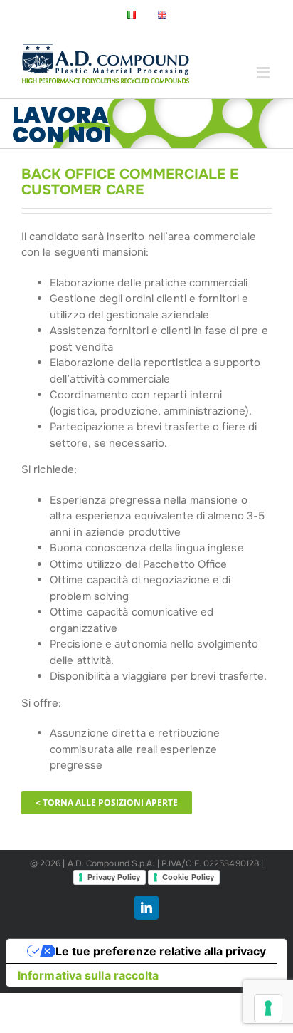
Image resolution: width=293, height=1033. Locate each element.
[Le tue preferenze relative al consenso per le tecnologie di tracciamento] (268, 1008)
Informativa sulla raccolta (88, 975)
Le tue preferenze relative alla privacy (160, 951)
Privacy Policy (113, 877)
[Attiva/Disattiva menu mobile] (264, 72)
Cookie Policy (188, 877)
